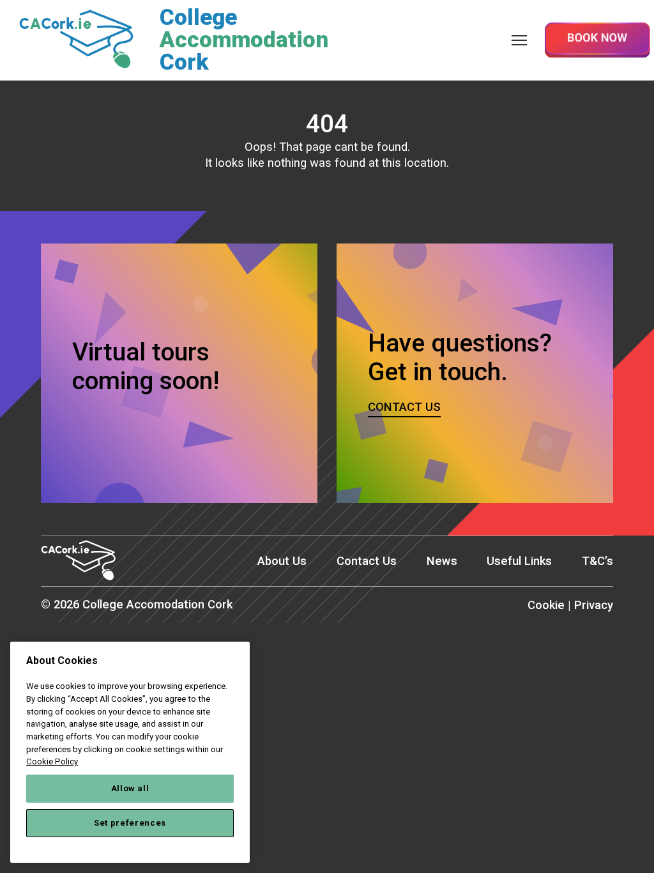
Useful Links (519, 561)
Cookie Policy (52, 761)
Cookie (546, 605)
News (442, 561)
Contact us (404, 407)
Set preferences (130, 823)
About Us (282, 561)
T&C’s (597, 561)
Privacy (593, 605)
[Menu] (519, 40)
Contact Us (367, 561)
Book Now (597, 40)
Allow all (130, 788)
